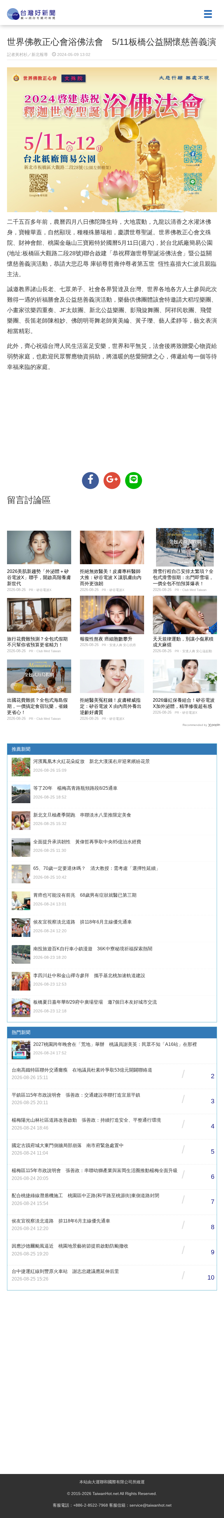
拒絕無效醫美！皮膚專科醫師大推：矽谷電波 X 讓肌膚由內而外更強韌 (110, 577)
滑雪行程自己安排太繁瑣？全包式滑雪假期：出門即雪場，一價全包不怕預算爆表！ (183, 577)
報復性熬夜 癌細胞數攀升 (106, 638)
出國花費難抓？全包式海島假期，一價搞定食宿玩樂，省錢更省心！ (37, 706)
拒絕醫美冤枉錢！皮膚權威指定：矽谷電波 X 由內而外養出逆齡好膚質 (110, 706)
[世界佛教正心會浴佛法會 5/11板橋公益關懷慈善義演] (90, 480)
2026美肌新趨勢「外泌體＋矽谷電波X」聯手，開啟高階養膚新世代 (39, 577)
